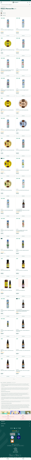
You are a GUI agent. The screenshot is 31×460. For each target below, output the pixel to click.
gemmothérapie (6, 385)
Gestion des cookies (5, 457)
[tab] (15, 421)
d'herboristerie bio (3, 395)
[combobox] (15, 4)
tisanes (9, 408)
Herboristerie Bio (9, 382)
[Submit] (30, 4)
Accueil (1, 382)
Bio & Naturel (4, 382)
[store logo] (15, 3)
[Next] (16, 379)
